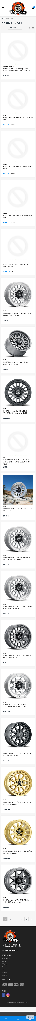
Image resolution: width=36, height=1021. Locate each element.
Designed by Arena (24, 1002)
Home (2, 19)
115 (27, 919)
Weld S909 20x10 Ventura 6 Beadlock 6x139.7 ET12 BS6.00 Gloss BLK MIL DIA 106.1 (16, 462)
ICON (4, 311)
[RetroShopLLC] (18, 8)
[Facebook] (3, 995)
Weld (4, 457)
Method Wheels (8, 66)
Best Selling (13, 28)
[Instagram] (8, 995)
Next (32, 919)
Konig (5, 115)
